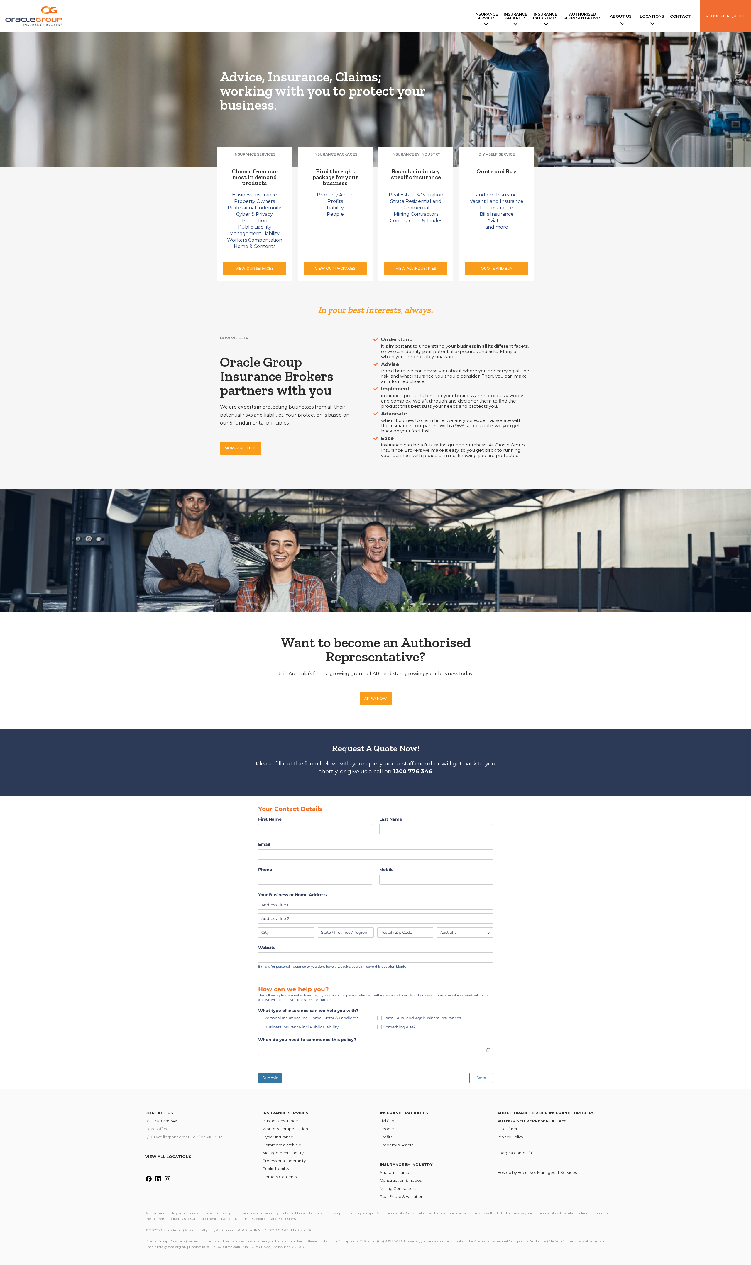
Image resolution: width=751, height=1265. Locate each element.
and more (496, 227)
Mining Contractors (416, 214)
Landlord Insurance (496, 195)
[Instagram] (167, 1181)
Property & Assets (396, 1144)
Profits (335, 201)
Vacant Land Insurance (496, 201)
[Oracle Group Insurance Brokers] (35, 16)
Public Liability (254, 227)
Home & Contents (254, 246)
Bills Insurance (497, 214)
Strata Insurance (395, 1172)
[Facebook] (148, 1181)
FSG (501, 1144)
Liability (335, 207)
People (335, 214)
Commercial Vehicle (282, 1144)
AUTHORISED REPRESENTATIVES (532, 1120)
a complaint (522, 1152)
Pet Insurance (496, 207)
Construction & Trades (416, 220)
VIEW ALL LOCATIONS (168, 1156)
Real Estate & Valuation (416, 195)
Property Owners (254, 201)
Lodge (504, 1152)
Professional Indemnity (254, 207)
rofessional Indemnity (285, 1160)
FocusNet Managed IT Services (547, 1172)
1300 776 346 (165, 1120)
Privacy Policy (510, 1137)
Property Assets (335, 195)
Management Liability (254, 233)
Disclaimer (507, 1128)
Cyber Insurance (278, 1137)
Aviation (496, 220)
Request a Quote (725, 15)
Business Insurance (254, 195)
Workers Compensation (254, 240)
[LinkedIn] (158, 1181)
